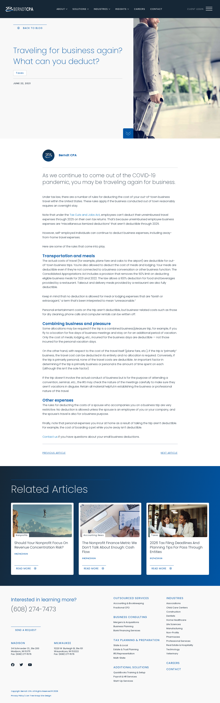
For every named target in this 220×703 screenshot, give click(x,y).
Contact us (50, 437)
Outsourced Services (131, 598)
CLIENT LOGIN (195, 9)
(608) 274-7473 (33, 609)
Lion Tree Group (32, 695)
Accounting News (94, 535)
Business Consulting (130, 617)
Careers (173, 663)
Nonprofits (22, 535)
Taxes (154, 535)
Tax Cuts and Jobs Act (85, 215)
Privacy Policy (17, 695)
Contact (173, 669)
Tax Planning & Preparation (136, 640)
